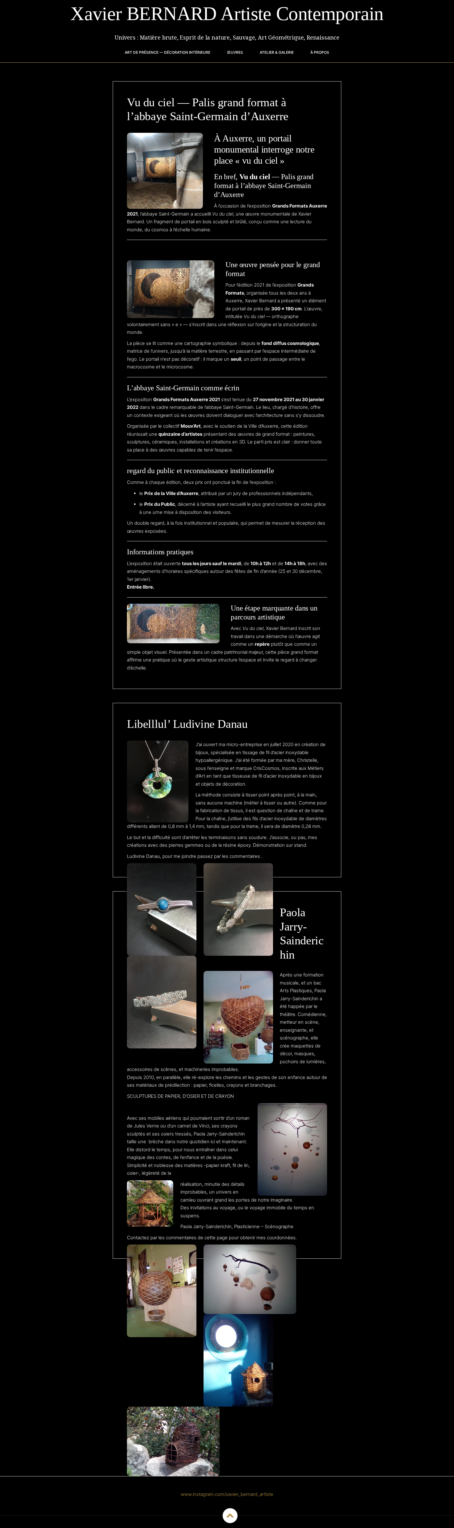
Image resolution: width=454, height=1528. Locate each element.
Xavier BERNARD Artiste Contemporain (226, 13)
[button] (161, 909)
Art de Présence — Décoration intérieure (167, 52)
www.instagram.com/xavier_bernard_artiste (227, 1494)
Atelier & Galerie (277, 52)
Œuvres (235, 52)
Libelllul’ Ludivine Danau (187, 723)
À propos (319, 52)
